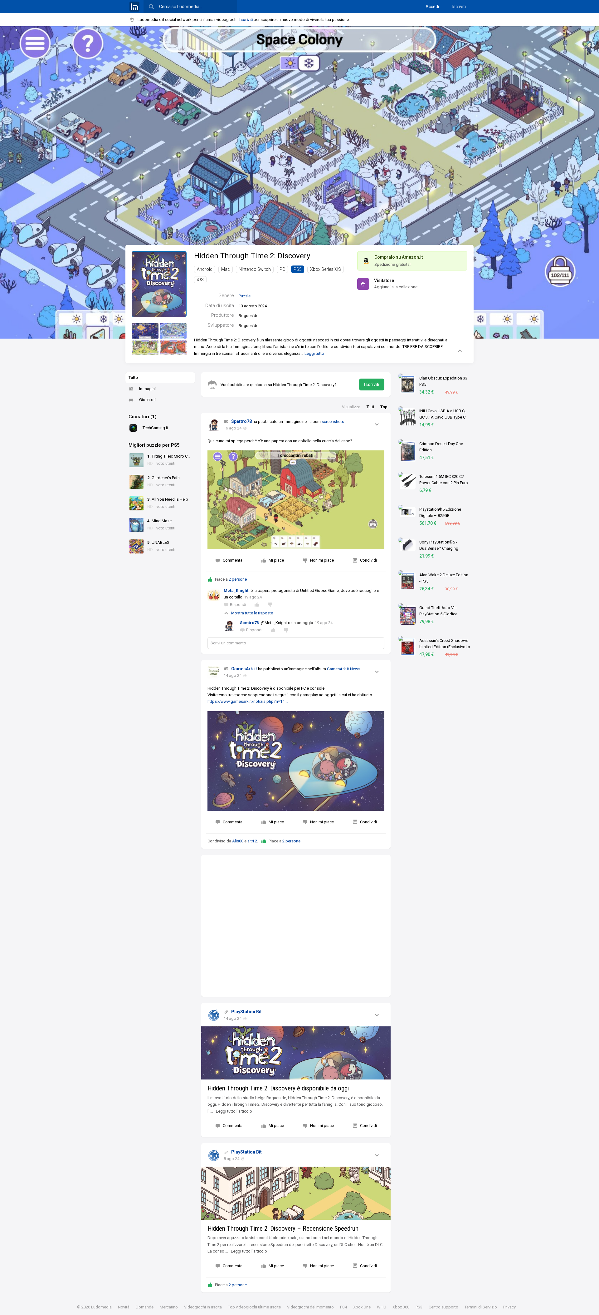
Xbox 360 (400, 1307)
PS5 (298, 269)
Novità (123, 1307)
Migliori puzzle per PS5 (154, 445)
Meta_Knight (236, 590)
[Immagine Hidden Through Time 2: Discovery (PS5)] (145, 331)
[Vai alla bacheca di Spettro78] (213, 425)
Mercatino (169, 1307)
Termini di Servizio (481, 1307)
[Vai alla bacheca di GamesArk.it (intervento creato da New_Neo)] (213, 672)
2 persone (238, 579)
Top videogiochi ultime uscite (254, 1307)
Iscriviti (459, 6)
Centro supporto (443, 1307)
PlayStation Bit (246, 1011)
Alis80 (237, 841)
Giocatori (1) (143, 416)
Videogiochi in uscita (203, 1307)
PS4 (343, 1307)
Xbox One (362, 1307)
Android (204, 269)
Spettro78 (241, 421)
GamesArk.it (244, 668)
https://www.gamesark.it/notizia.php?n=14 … (247, 701)
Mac (225, 269)
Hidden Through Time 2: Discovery (252, 255)
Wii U (381, 1307)
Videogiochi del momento (310, 1307)
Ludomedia (101, 1307)
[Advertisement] (296, 926)
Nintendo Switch (255, 269)
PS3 (419, 1307)
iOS (200, 279)
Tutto (133, 377)
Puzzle (245, 296)
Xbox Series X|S (325, 269)
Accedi (432, 6)
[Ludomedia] (134, 6)
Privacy (509, 1307)
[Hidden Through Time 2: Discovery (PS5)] (159, 283)
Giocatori (147, 399)
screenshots (333, 421)
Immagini (147, 388)
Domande (144, 1307)
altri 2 (252, 841)
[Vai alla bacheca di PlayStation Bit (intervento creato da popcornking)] (213, 1015)
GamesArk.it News (343, 669)
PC (282, 269)
